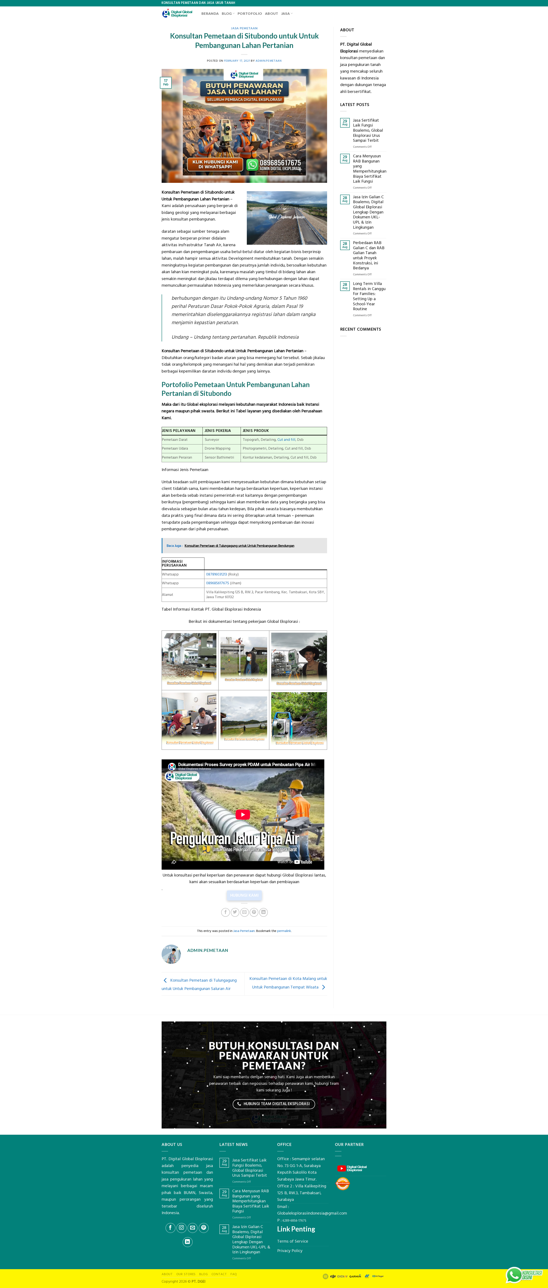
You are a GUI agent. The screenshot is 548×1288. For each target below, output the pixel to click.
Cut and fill (286, 439)
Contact (219, 1274)
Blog (227, 13)
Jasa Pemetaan (244, 28)
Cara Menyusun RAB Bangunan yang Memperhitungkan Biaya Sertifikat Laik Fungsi (369, 169)
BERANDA (210, 13)
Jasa (285, 13)
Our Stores (186, 1274)
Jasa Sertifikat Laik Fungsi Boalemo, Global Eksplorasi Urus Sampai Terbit (368, 130)
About (271, 13)
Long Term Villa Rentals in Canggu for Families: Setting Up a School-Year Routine (369, 296)
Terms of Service (292, 1241)
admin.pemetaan (269, 61)
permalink (284, 931)
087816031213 (216, 574)
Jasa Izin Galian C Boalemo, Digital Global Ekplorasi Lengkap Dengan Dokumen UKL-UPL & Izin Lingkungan (368, 212)
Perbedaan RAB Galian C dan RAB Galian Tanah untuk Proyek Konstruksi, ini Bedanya (368, 255)
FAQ (234, 1274)
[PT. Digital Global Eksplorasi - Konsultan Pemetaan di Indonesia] (178, 13)
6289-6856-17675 (294, 1221)
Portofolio (250, 13)
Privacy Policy (289, 1251)
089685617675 (217, 583)
